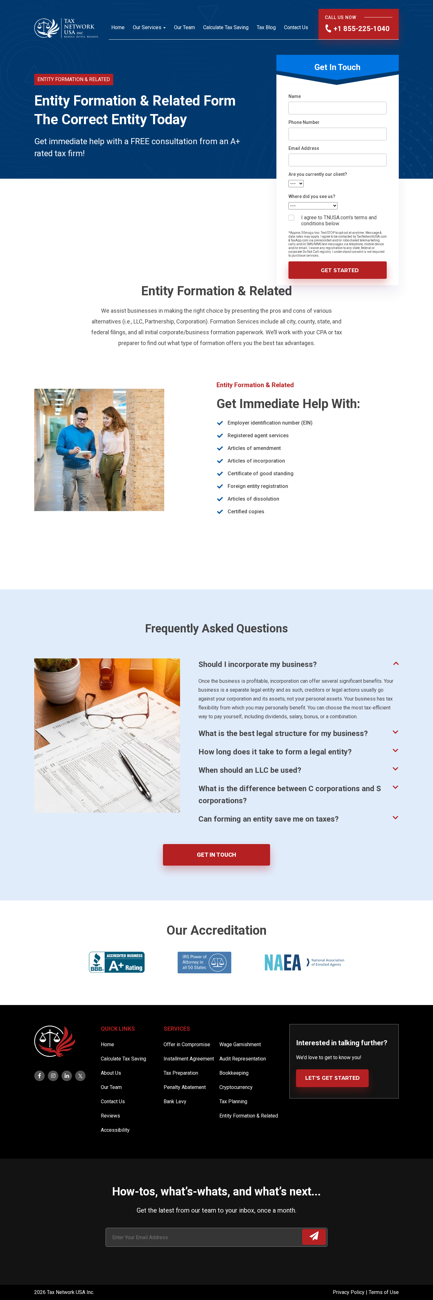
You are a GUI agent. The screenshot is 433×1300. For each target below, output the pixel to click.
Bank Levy (175, 1101)
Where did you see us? (311, 196)
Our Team (184, 27)
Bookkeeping (234, 1073)
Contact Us (296, 27)
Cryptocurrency (236, 1087)
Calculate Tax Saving (226, 27)
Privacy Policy (349, 1292)
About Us (111, 1073)
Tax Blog (266, 27)
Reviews (110, 1116)
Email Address (303, 148)
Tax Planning (233, 1101)
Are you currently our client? (317, 174)
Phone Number (304, 122)
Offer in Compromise (187, 1044)
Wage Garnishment (240, 1044)
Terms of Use (384, 1292)
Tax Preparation (181, 1073)
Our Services (147, 27)
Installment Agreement (189, 1059)
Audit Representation (242, 1059)
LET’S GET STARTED (332, 1078)
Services (177, 1028)
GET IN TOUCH (216, 854)
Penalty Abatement (185, 1087)
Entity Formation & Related (248, 1116)
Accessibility (115, 1130)
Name (294, 96)
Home (118, 27)
